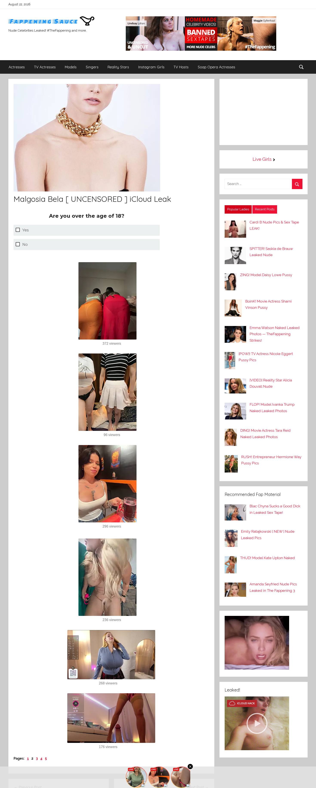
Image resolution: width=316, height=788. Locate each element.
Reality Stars (118, 67)
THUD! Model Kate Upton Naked (267, 558)
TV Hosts (181, 67)
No (25, 244)
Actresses (17, 67)
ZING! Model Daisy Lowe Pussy (266, 275)
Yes (25, 230)
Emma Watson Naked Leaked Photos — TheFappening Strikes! (275, 334)
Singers (92, 67)
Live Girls (262, 159)
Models (71, 67)
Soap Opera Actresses (216, 67)
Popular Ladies (238, 209)
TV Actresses (45, 67)
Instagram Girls (151, 67)
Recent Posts (265, 209)
